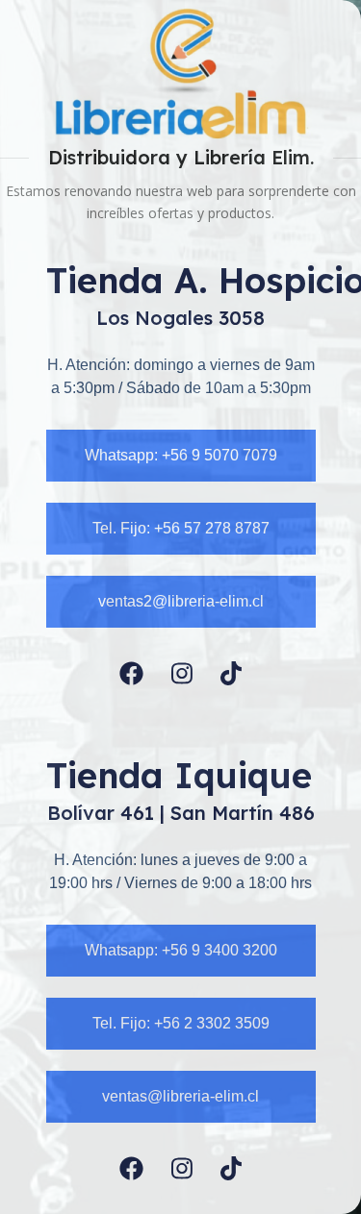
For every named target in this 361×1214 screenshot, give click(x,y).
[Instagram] (182, 673)
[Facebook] (131, 673)
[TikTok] (231, 673)
